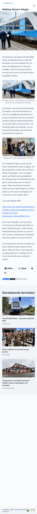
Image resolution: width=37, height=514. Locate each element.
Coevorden (16, 37)
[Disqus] (18, 423)
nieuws (22, 37)
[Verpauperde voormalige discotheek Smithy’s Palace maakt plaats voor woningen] (18, 368)
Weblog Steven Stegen (15, 9)
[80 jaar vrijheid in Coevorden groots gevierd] (18, 337)
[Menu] (34, 6)
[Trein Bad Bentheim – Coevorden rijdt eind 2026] (18, 306)
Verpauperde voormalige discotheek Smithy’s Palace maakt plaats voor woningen (15, 383)
